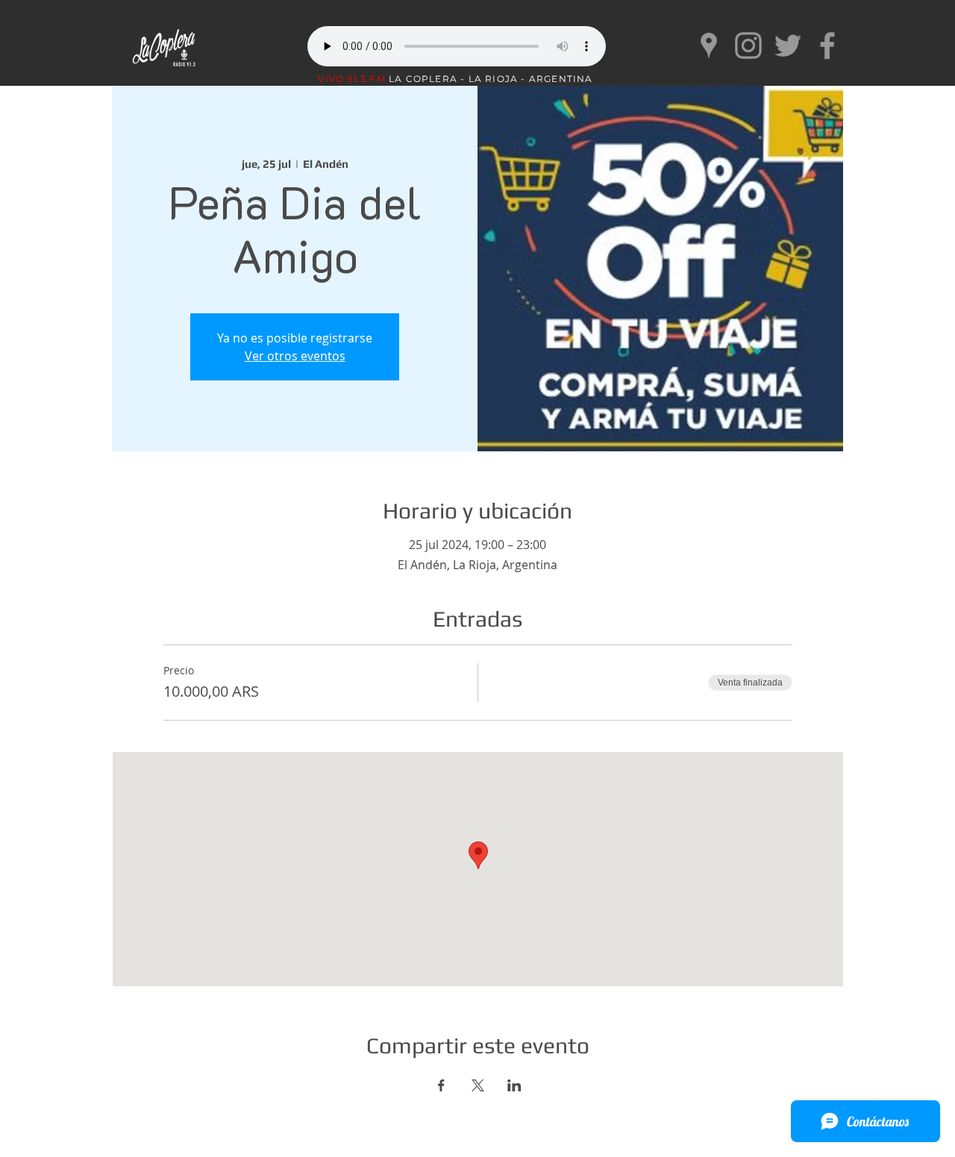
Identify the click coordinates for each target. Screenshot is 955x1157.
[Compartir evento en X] (478, 1085)
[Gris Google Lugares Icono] (709, 45)
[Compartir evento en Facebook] (441, 1085)
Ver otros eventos (295, 356)
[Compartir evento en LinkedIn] (514, 1085)
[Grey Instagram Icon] (748, 45)
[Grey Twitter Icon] (788, 45)
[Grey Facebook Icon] (827, 45)
